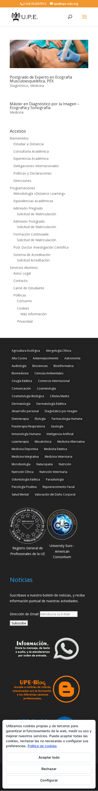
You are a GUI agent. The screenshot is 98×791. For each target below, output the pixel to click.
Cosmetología (46, 388)
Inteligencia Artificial (60, 434)
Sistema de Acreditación (31, 254)
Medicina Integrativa (25, 457)
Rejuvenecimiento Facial (59, 487)
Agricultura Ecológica (26, 351)
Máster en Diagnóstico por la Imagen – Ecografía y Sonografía (44, 105)
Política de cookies (42, 746)
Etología (40, 419)
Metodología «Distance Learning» (39, 193)
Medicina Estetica (55, 449)
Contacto (20, 280)
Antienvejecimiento (46, 358)
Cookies (23, 308)
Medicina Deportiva (25, 449)
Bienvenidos (19, 138)
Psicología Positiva (24, 487)
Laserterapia (20, 442)
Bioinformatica (64, 366)
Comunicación (21, 388)
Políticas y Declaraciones (32, 173)
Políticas (19, 295)
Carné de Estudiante (28, 288)
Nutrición (65, 464)
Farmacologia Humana (67, 419)
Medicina (37, 85)
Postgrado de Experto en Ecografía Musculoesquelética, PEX (41, 79)
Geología (57, 426)
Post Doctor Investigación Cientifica (41, 247)
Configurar (49, 780)
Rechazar (49, 769)
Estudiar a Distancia (28, 144)
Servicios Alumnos (24, 267)
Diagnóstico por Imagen (61, 411)
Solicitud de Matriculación (36, 214)
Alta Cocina (19, 358)
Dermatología (21, 404)
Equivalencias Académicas (33, 201)
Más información (33, 314)
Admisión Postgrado (29, 221)
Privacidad (25, 321)
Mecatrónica (43, 442)
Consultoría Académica (31, 151)
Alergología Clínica (58, 351)
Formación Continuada (31, 234)
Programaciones (22, 188)
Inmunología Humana (26, 434)
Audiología (19, 366)
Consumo (24, 301)
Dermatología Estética (51, 404)
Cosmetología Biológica (28, 396)
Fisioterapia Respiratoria (28, 426)
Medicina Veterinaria (58, 457)
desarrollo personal (25, 411)
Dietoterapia (20, 419)
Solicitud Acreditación (33, 260)
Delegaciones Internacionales (36, 166)
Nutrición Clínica (23, 472)
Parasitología (55, 479)
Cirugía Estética (22, 381)
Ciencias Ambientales (48, 373)
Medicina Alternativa (71, 442)
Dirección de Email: (25, 614)
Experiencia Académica (31, 158)
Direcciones (22, 180)
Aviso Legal (22, 273)
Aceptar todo (49, 757)
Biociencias (40, 366)
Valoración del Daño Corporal (55, 494)
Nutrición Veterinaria (53, 472)
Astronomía (72, 358)
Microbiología (21, 464)
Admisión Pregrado (28, 208)
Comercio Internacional (54, 381)
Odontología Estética (26, 479)
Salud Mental (20, 494)
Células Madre (59, 396)
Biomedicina (20, 373)
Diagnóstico (19, 85)
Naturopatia (44, 464)
